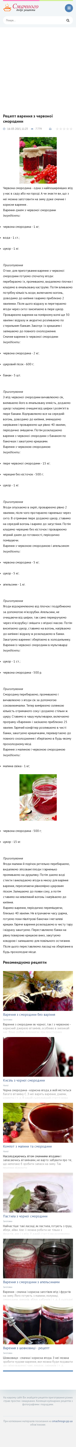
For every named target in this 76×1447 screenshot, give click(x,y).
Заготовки (7, 1019)
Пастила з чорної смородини (25, 1216)
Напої (6, 1085)
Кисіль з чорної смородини (24, 1080)
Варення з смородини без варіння (29, 1014)
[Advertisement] (38, 67)
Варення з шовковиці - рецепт (26, 1348)
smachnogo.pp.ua (62, 1421)
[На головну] (21, 8)
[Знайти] (68, 20)
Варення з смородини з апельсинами (31, 1282)
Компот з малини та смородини (27, 1146)
